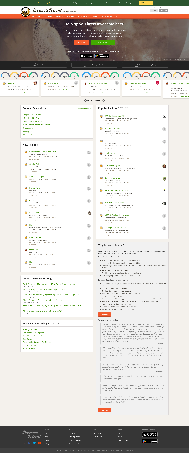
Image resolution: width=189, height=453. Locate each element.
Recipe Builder (73, 433)
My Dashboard (74, 444)
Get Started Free (146, 3)
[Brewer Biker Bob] (117, 83)
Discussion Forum (29, 345)
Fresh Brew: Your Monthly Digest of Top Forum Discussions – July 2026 (51, 295)
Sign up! (82, 42)
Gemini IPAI (34, 164)
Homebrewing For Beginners (33, 333)
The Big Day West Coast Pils (116, 227)
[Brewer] (76, 83)
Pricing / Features (123, 440)
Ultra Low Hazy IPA (112, 165)
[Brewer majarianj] (164, 129)
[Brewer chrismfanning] (89, 226)
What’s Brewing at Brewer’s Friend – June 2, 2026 (42, 311)
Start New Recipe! (103, 42)
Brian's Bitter (34, 188)
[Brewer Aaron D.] (157, 83)
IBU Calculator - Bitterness (32, 135)
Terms (96, 450)
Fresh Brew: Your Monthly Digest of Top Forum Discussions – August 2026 (53, 284)
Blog (46, 437)
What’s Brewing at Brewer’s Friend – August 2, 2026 (44, 289)
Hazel (31, 225)
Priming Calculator (30, 131)
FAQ (46, 444)
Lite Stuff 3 (11, 83)
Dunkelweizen (110, 153)
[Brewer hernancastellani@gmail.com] (164, 117)
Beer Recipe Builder (96, 65)
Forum (47, 440)
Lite (30, 262)
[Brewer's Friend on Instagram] (24, 443)
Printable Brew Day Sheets (33, 336)
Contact (120, 433)
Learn (95, 16)
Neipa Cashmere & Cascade (116, 190)
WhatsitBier (34, 212)
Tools (49, 16)
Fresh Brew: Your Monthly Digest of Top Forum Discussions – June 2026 (52, 305)
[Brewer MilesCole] (164, 154)
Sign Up (164, 10)
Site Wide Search (29, 348)
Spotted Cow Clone (112, 128)
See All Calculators (84, 108)
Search (59, 16)
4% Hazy (32, 200)
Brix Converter (28, 128)
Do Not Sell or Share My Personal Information (119, 450)
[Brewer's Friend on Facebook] (29, 443)
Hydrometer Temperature (32, 121)
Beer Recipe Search (46, 65)
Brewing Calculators (30, 329)
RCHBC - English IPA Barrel (138, 83)
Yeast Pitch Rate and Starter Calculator (37, 125)
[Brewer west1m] (35, 83)
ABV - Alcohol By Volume (32, 118)
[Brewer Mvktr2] (89, 213)
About (120, 437)
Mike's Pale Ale (35, 237)
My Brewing (83, 16)
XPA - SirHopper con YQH (115, 116)
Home (47, 433)
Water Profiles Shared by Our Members (37, 342)
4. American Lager (36, 176)
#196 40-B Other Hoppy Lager (117, 215)
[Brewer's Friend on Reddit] (39, 443)
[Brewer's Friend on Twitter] (34, 443)
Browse (70, 16)
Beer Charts (27, 339)
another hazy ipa (53, 83)
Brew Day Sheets (74, 437)
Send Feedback (88, 450)
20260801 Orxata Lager (114, 203)
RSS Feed (102, 450)
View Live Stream (23, 93)
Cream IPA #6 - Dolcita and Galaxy (43, 152)
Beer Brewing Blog (147, 65)
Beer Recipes (98, 437)
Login (154, 10)
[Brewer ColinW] (164, 179)
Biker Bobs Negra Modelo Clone (98, 83)
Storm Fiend (34, 250)
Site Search (97, 433)
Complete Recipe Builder (32, 114)
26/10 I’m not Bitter (113, 178)
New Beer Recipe (109, 16)
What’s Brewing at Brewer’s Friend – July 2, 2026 (42, 300)
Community (37, 16)
